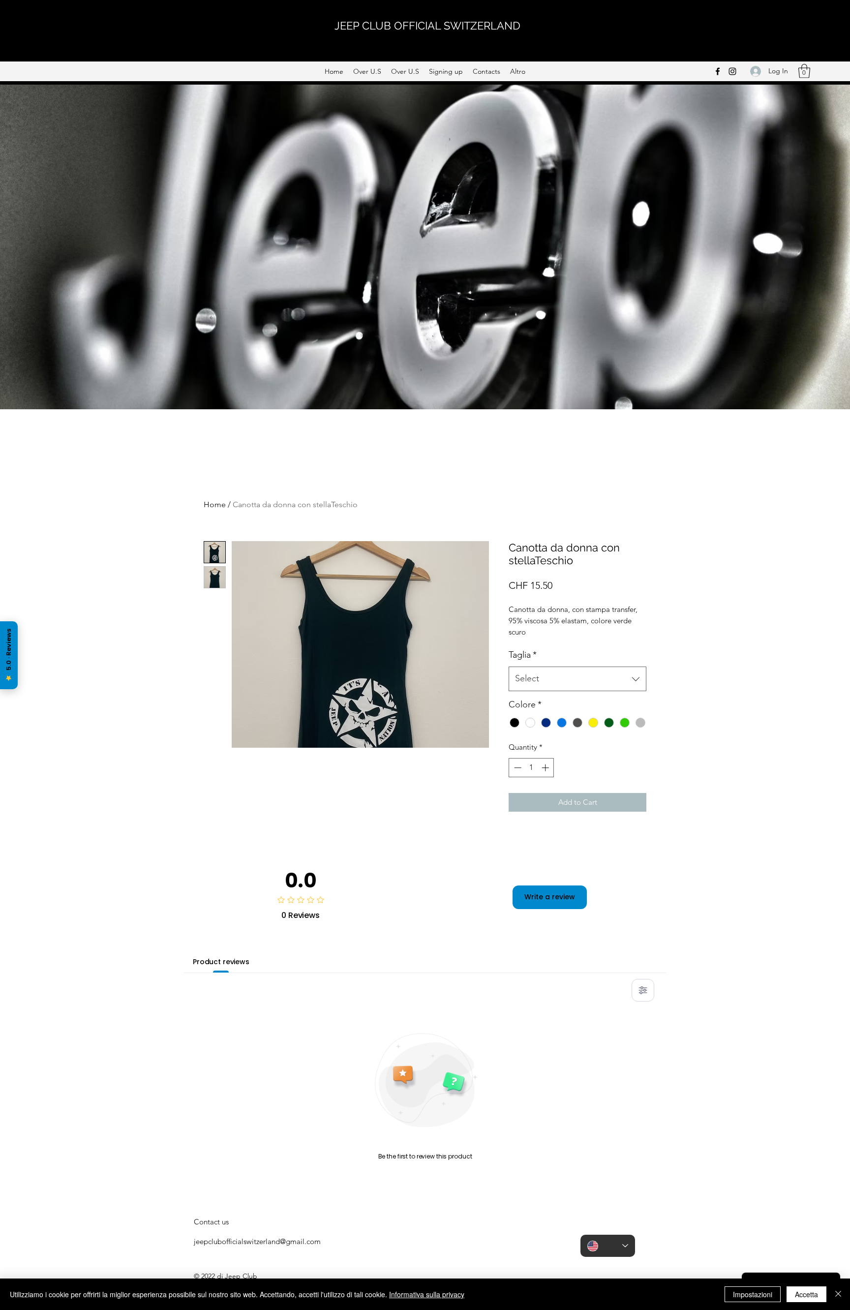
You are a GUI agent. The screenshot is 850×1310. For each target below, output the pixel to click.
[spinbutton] (531, 768)
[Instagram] (732, 71)
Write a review (549, 897)
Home (215, 504)
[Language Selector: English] (607, 1246)
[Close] (838, 1294)
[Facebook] (718, 71)
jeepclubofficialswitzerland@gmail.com (257, 1241)
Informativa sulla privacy (426, 1294)
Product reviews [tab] (221, 962)
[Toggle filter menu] (643, 990)
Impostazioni (752, 1294)
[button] (804, 71)
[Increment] (546, 768)
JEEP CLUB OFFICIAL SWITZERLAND (427, 25)
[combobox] (577, 679)
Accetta (806, 1294)
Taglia (523, 654)
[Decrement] (516, 768)
